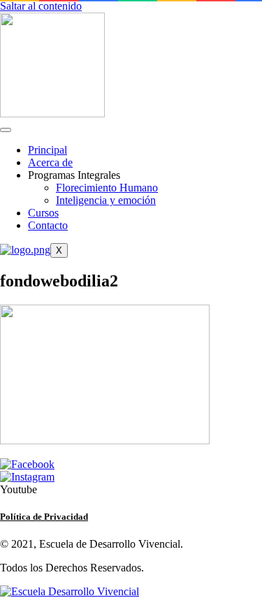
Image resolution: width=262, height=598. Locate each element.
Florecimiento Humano (107, 188)
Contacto (48, 225)
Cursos (43, 213)
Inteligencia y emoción (106, 200)
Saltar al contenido (41, 6)
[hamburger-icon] (5, 130)
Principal (47, 150)
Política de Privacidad (44, 516)
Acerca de (50, 162)
